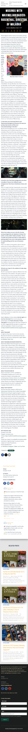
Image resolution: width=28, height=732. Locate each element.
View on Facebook (7, 518)
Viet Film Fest (10, 488)
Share (13, 518)
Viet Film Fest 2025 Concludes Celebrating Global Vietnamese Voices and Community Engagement (14, 647)
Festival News (11, 450)
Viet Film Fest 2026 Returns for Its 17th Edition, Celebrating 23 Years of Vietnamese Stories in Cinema (13, 609)
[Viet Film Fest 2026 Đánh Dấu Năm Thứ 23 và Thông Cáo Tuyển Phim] (14, 559)
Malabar (7, 317)
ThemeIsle (20, 728)
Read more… (19, 582)
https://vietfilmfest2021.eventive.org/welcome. (14, 328)
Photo (7, 516)
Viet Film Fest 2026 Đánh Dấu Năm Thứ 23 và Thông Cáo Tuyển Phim (13, 572)
